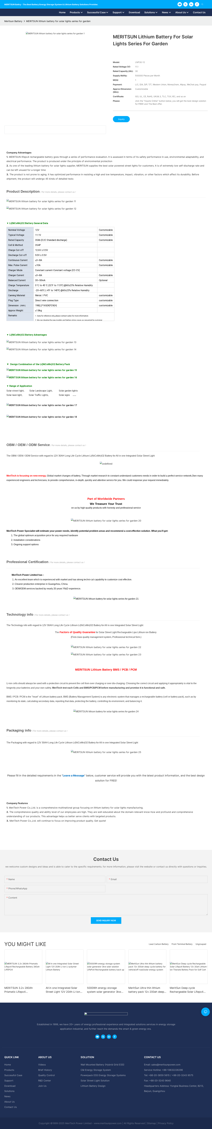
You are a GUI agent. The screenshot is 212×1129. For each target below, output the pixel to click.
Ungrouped (201, 944)
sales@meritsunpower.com (165, 1064)
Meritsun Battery (13, 21)
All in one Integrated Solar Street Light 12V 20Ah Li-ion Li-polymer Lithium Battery (63, 990)
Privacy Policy (165, 1123)
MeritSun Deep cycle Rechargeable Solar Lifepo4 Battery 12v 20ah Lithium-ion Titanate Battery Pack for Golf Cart (188, 990)
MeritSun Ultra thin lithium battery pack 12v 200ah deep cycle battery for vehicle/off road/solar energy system (146, 990)
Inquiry (121, 119)
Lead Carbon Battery (159, 944)
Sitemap (151, 1123)
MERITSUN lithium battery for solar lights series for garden (58, 21)
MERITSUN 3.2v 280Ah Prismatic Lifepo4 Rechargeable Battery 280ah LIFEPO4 (21, 990)
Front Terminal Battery (182, 944)
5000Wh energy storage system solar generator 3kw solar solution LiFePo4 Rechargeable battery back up (105, 990)
